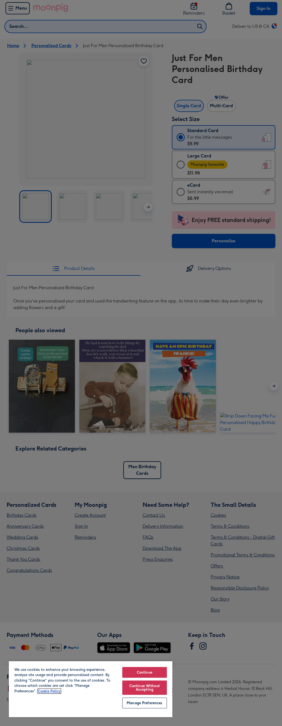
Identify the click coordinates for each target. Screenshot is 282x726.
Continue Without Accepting (144, 688)
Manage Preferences (144, 703)
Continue (144, 672)
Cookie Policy (49, 691)
